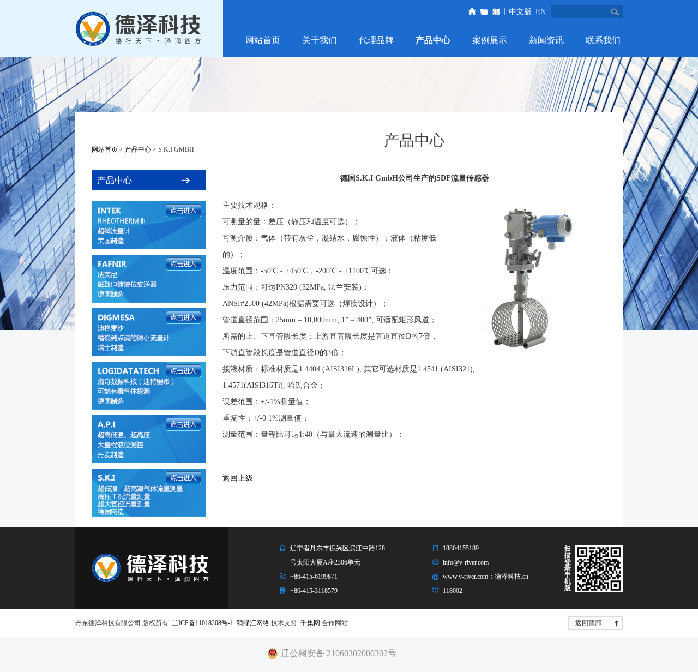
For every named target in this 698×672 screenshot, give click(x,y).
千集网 (310, 623)
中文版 (520, 12)
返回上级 (237, 478)
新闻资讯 (546, 40)
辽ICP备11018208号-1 (202, 623)
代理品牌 (376, 40)
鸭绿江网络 (253, 623)
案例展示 (489, 40)
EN (540, 12)
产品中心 (433, 40)
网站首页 (262, 40)
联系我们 (603, 40)
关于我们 (319, 40)
